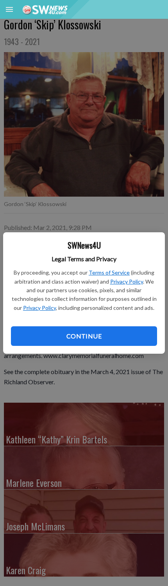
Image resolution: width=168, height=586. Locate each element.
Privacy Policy (126, 281)
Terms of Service (109, 272)
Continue (84, 336)
